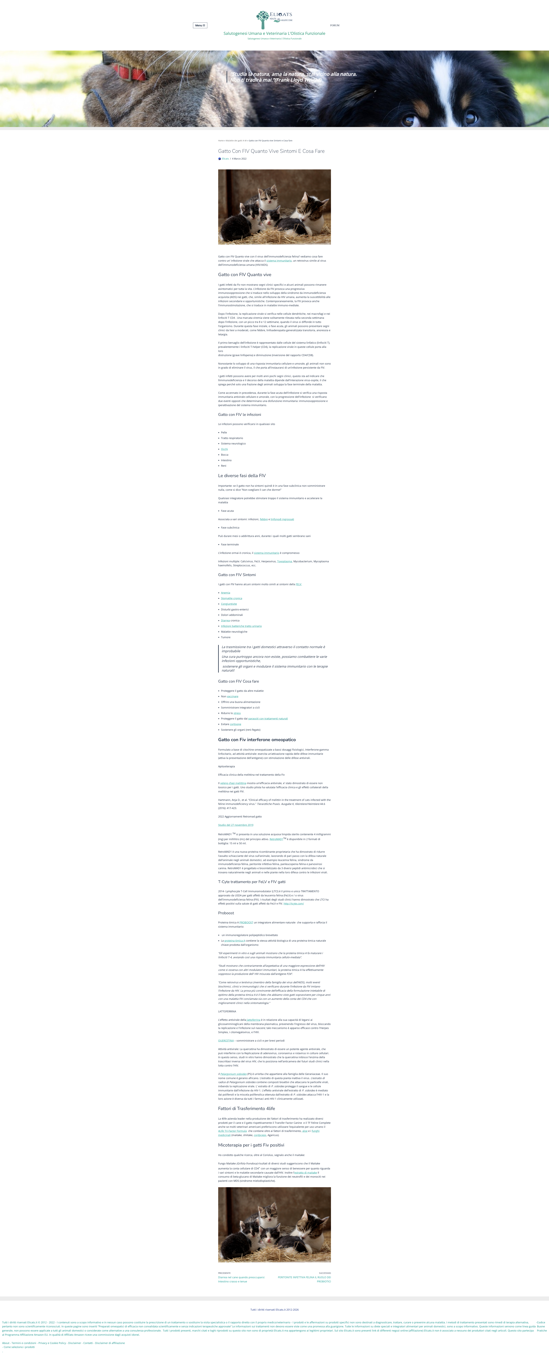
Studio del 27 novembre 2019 (235, 825)
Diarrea (225, 620)
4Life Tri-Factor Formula (232, 1131)
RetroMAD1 (276, 839)
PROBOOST (246, 922)
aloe (305, 1131)
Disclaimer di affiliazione (110, 1343)
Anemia (225, 592)
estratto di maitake (305, 1172)
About (5, 1343)
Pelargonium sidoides (233, 1074)
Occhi (224, 449)
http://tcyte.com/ (294, 903)
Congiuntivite (229, 604)
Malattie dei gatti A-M (236, 140)
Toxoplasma (284, 561)
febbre (264, 519)
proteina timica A (234, 940)
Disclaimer (74, 1343)
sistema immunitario (279, 260)
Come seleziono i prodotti (19, 1347)
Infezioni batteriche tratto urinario (241, 626)
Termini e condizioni (24, 1343)
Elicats (225, 158)
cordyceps (260, 1135)
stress (237, 713)
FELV (299, 584)
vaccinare (232, 696)
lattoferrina (253, 1020)
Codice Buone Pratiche (542, 1326)
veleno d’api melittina (233, 783)
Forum (334, 25)
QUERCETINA (226, 1040)
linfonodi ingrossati (282, 519)
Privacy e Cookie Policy (52, 1343)
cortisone (235, 724)
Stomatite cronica (231, 598)
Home (221, 140)
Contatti (88, 1343)
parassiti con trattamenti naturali (268, 718)
